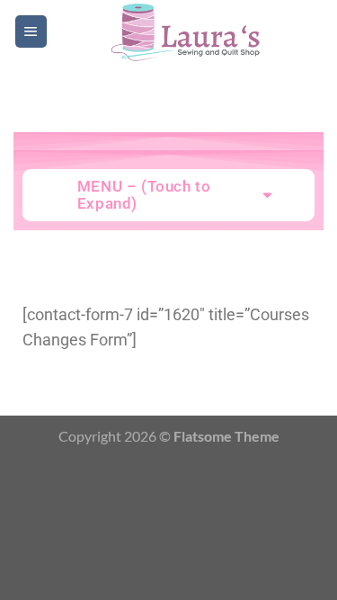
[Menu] (31, 31)
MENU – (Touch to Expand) (144, 194)
